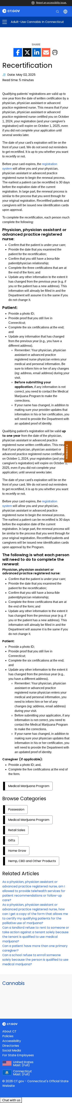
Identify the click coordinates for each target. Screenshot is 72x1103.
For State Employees (18, 1055)
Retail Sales (16, 830)
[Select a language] (65, 11)
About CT (9, 1031)
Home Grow (17, 850)
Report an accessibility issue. (51, 2)
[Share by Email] (46, 52)
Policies (7, 1036)
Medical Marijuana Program (28, 786)
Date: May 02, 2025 (21, 75)
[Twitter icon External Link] (27, 52)
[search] (57, 11)
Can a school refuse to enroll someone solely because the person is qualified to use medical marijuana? (35, 959)
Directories (10, 1045)
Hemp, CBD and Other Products (32, 861)
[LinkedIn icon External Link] (36, 52)
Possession (16, 809)
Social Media (11, 1050)
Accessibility (11, 1041)
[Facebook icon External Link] (17, 52)
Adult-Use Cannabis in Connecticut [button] (20, 22)
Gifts (11, 840)
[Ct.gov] (18, 11)
